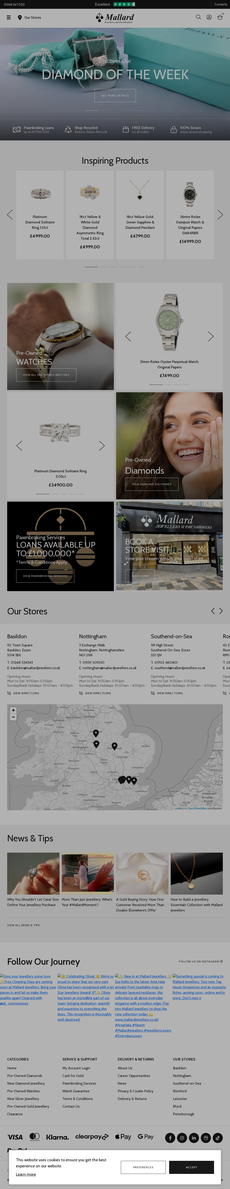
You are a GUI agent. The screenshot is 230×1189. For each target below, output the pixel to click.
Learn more (26, 1174)
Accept (191, 1167)
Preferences (143, 1167)
